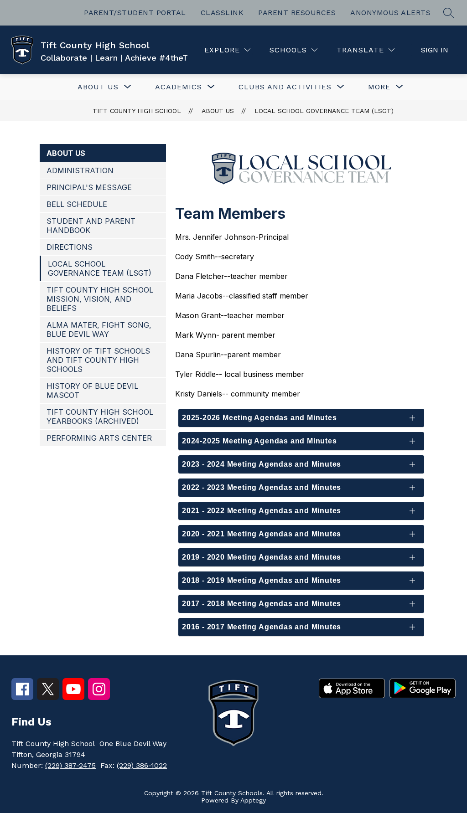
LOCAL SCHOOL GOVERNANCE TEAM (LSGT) (324, 110)
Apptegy (253, 800)
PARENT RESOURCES (297, 12)
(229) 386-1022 (142, 765)
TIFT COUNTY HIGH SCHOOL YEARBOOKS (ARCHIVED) (100, 416)
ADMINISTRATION (80, 170)
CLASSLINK (222, 12)
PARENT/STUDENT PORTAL (135, 12)
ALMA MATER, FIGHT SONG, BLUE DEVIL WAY (99, 329)
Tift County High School (137, 110)
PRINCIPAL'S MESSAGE (89, 187)
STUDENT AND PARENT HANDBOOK (91, 225)
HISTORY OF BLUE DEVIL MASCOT (92, 390)
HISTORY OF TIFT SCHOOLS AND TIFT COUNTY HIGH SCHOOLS (98, 360)
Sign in (434, 50)
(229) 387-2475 (70, 765)
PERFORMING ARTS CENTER (99, 438)
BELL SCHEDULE (77, 204)
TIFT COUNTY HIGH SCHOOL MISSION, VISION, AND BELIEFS (100, 299)
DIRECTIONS (70, 247)
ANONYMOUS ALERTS (390, 12)
